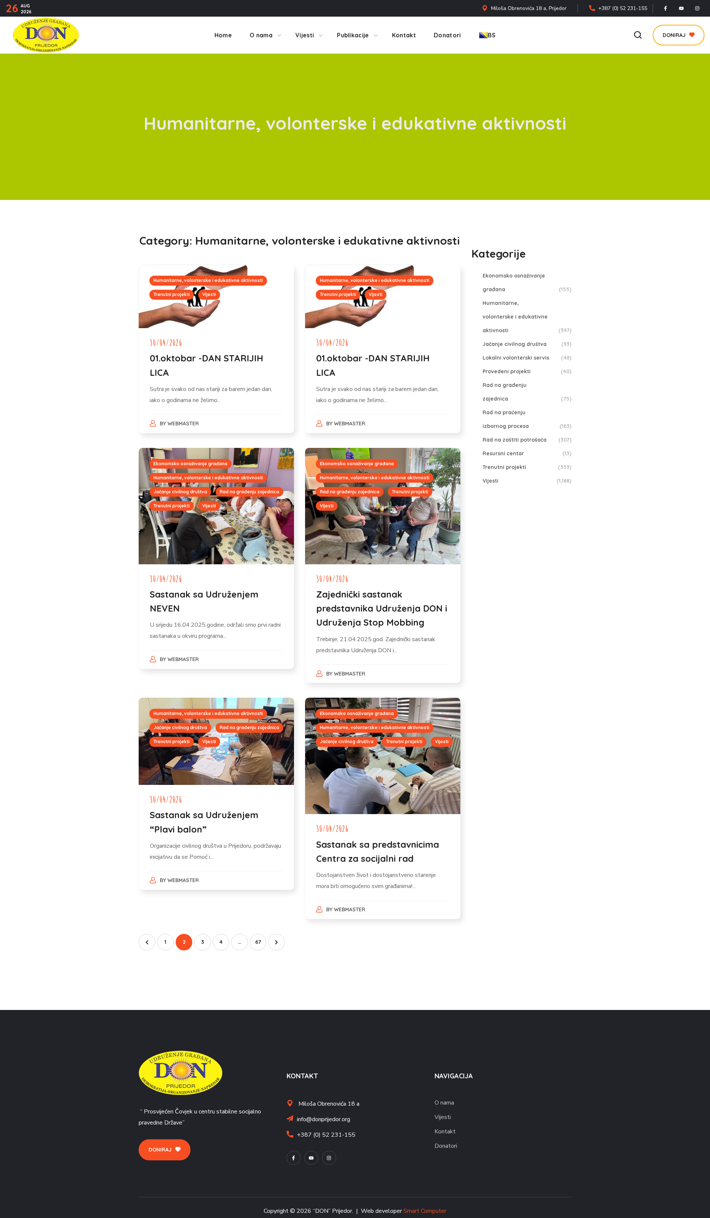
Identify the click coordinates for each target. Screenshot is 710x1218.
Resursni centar (527, 453)
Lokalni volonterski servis (527, 357)
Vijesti (209, 294)
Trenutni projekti (171, 294)
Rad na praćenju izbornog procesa (527, 419)
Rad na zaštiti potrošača (527, 439)
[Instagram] (697, 8)
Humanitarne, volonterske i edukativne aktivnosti (208, 280)
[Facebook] (666, 8)
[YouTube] (681, 8)
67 (258, 942)
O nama (444, 1103)
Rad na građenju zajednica (249, 491)
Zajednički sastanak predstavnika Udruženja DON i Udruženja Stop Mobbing (381, 608)
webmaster (183, 423)
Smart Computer (424, 1211)
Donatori (446, 1146)
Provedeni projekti (527, 371)
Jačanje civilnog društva (180, 491)
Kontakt (445, 1131)
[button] (638, 35)
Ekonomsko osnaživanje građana (190, 463)
